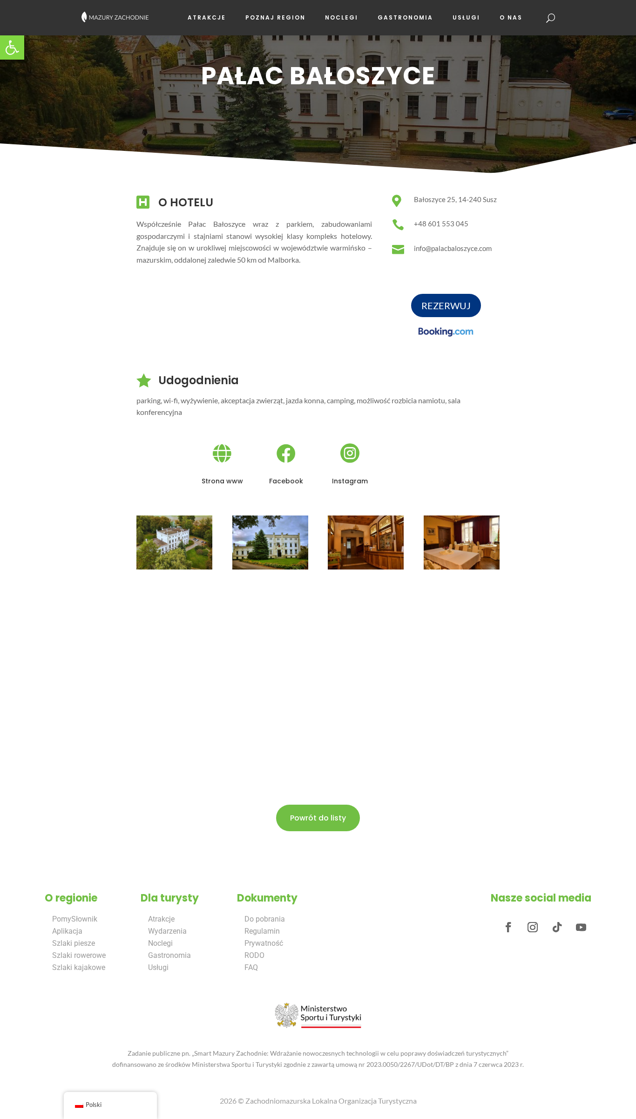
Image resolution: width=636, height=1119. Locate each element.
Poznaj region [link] (275, 17)
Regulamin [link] (262, 931)
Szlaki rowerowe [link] (79, 955)
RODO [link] (254, 955)
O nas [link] (511, 17)
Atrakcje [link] (207, 17)
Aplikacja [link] (67, 931)
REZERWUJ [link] (446, 305)
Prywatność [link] (263, 943)
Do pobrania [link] (264, 919)
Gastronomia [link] (405, 17)
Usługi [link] (466, 17)
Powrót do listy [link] (318, 818)
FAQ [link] (251, 967)
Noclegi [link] (341, 17)
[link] (12, 47)
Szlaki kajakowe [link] (78, 967)
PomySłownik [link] (74, 919)
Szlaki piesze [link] (73, 943)
